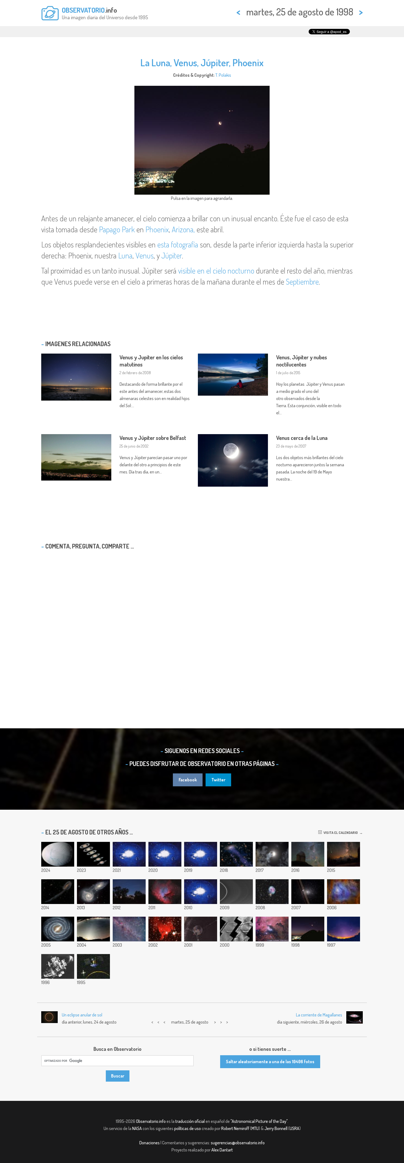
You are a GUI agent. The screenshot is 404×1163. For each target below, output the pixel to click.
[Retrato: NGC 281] (164, 891)
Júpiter (171, 255)
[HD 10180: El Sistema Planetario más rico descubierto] (200, 891)
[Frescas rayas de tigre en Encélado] (57, 854)
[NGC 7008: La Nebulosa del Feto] (272, 891)
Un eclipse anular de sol (82, 1015)
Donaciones (149, 1142)
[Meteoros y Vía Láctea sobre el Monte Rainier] (343, 854)
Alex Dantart (222, 1150)
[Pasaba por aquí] (307, 891)
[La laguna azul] (343, 891)
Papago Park (117, 229)
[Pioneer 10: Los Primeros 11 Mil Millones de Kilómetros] (200, 929)
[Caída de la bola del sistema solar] (129, 854)
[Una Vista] (343, 929)
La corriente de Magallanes (319, 1015)
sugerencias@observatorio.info (238, 1142)
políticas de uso (187, 1128)
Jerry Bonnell (275, 1128)
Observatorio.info (151, 1121)
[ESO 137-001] (236, 854)
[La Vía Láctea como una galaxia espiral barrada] (57, 929)
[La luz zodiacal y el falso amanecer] (93, 929)
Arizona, (183, 229)
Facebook (188, 779)
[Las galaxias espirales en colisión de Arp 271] (93, 891)
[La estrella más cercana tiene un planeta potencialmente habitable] (307, 854)
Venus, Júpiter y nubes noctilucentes (301, 361)
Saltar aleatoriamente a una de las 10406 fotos (270, 1061)
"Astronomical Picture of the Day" (259, 1121)
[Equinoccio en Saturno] (236, 891)
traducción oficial (190, 1121)
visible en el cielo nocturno (216, 270)
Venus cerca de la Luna (302, 437)
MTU (255, 1128)
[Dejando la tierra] (200, 854)
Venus (144, 255)
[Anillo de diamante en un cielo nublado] (272, 854)
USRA (294, 1128)
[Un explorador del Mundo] (93, 966)
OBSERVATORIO (83, 9)
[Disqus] (202, 624)
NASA (137, 1128)
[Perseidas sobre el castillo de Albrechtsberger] (129, 891)
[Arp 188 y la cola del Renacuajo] (57, 891)
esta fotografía (177, 244)
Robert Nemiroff (235, 1128)
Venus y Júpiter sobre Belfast (153, 437)
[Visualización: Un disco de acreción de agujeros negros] (164, 854)
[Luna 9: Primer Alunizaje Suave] (57, 966)
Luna (125, 255)
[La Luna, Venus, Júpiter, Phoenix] (307, 929)
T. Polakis (223, 75)
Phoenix (157, 229)
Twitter (218, 779)
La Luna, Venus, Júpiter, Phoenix (202, 62)
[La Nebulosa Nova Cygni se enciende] (164, 929)
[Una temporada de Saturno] (93, 854)
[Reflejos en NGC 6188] (272, 929)
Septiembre (302, 281)
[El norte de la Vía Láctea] (129, 929)
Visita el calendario (340, 832)
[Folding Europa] (236, 929)
